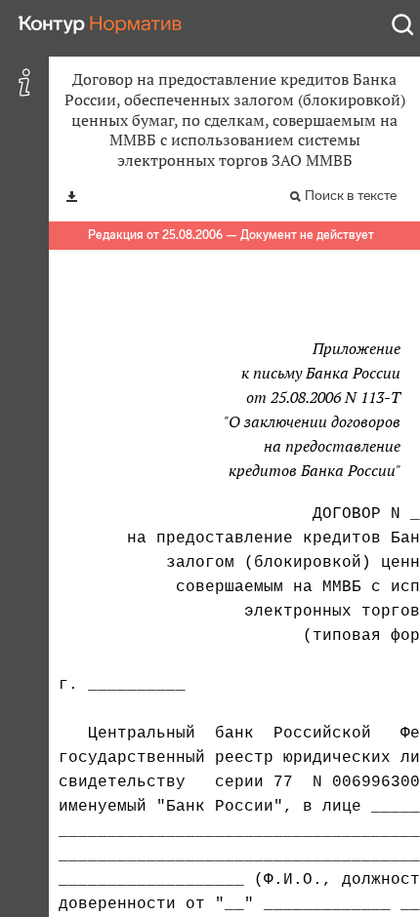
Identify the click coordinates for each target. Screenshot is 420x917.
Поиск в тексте (351, 195)
